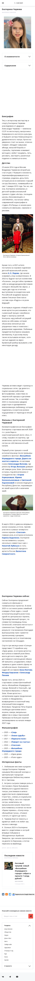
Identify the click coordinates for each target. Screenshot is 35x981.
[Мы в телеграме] (10, 977)
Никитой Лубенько (10, 546)
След (14, 732)
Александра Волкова (17, 464)
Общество (7, 932)
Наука (6, 935)
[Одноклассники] (6, 894)
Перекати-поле (18, 738)
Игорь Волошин (18, 466)
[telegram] (10, 894)
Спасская (21, 532)
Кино (6, 957)
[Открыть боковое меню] (3, 3)
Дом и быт (7, 938)
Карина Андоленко (10, 538)
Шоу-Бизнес (19, 881)
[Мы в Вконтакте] (3, 977)
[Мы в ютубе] (17, 977)
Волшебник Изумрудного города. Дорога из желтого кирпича (16, 458)
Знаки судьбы (18, 735)
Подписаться (30, 916)
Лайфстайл (8, 944)
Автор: (10, 848)
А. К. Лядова (13, 273)
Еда (5, 954)
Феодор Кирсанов (10, 672)
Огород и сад (8, 951)
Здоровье (7, 947)
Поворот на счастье (20, 742)
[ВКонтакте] (3, 894)
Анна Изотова (25, 670)
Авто (5, 941)
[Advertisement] (17, 94)
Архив (6, 960)
